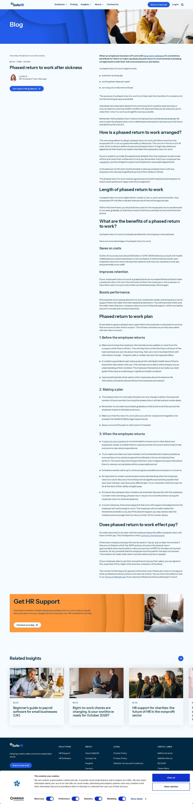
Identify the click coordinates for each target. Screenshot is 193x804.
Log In (175, 4)
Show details (137, 799)
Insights (85, 4)
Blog (12, 61)
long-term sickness (154, 55)
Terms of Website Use (115, 577)
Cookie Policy (120, 753)
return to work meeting (115, 441)
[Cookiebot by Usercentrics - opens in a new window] (17, 799)
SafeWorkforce (165, 758)
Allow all (171, 778)
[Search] (182, 4)
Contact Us (112, 4)
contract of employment (152, 535)
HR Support (64, 753)
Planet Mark (163, 768)
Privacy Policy (120, 758)
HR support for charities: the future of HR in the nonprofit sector (153, 711)
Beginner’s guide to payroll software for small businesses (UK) (35, 711)
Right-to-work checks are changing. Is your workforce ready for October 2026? (93, 711)
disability (105, 162)
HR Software (65, 758)
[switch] (75, 799)
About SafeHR (92, 753)
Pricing (73, 4)
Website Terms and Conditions (128, 763)
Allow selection (171, 786)
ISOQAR (162, 763)
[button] (180, 658)
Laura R (23, 76)
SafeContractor (165, 753)
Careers (89, 768)
